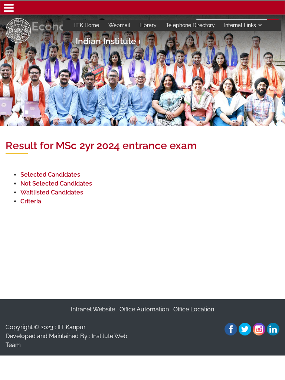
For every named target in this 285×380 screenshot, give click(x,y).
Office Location (193, 309)
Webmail (119, 25)
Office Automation (144, 309)
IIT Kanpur (72, 327)
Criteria (30, 201)
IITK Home (86, 25)
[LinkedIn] (273, 329)
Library (148, 25)
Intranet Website (93, 309)
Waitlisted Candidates (51, 192)
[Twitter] (244, 329)
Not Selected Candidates (56, 183)
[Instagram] (259, 329)
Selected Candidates (50, 174)
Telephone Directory (190, 25)
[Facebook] (230, 329)
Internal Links (240, 25)
